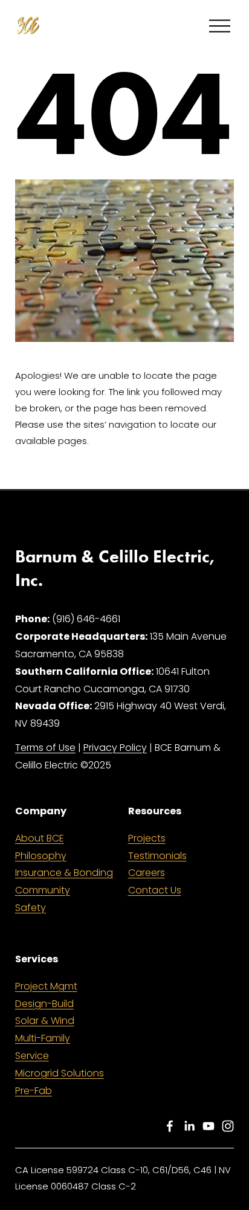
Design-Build (44, 1004)
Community (42, 890)
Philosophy (40, 856)
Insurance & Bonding (64, 873)
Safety (30, 908)
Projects (147, 838)
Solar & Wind (44, 1021)
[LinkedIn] (189, 1126)
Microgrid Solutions (59, 1073)
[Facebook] (170, 1126)
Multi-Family (42, 1038)
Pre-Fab (33, 1091)
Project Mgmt (46, 986)
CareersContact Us (154, 881)
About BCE (39, 838)
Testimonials (157, 856)
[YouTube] (208, 1126)
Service (32, 1056)
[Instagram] (228, 1126)
